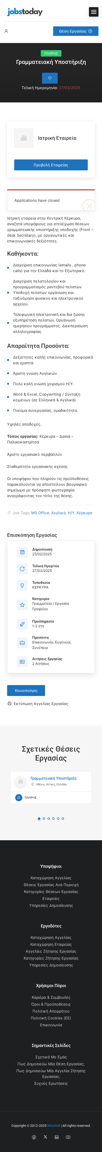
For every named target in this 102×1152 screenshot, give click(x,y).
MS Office (40, 512)
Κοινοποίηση (26, 690)
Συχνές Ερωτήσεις (51, 1083)
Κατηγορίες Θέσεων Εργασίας (51, 891)
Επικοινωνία (51, 1024)
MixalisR (53, 1126)
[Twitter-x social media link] (45, 1137)
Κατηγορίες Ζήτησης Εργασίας (51, 958)
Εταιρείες (51, 898)
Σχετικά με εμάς (51, 1057)
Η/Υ (71, 512)
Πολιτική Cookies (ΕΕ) (51, 1018)
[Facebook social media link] (34, 1137)
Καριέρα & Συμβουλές (51, 997)
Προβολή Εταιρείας (51, 165)
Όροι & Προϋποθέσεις (51, 1004)
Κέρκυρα (84, 512)
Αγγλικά (58, 512)
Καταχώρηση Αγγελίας (51, 877)
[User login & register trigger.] (6, 31)
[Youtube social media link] (68, 1137)
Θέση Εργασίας (73, 31)
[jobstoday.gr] (23, 11)
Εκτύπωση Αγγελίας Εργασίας (41, 703)
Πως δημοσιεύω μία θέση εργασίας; (51, 1063)
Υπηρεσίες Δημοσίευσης (51, 905)
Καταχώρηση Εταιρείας (51, 944)
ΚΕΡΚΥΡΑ (40, 587)
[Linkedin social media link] (57, 1137)
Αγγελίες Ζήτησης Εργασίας (51, 951)
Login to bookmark (50, 78)
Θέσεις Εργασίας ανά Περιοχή (51, 884)
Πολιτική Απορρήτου (51, 1011)
